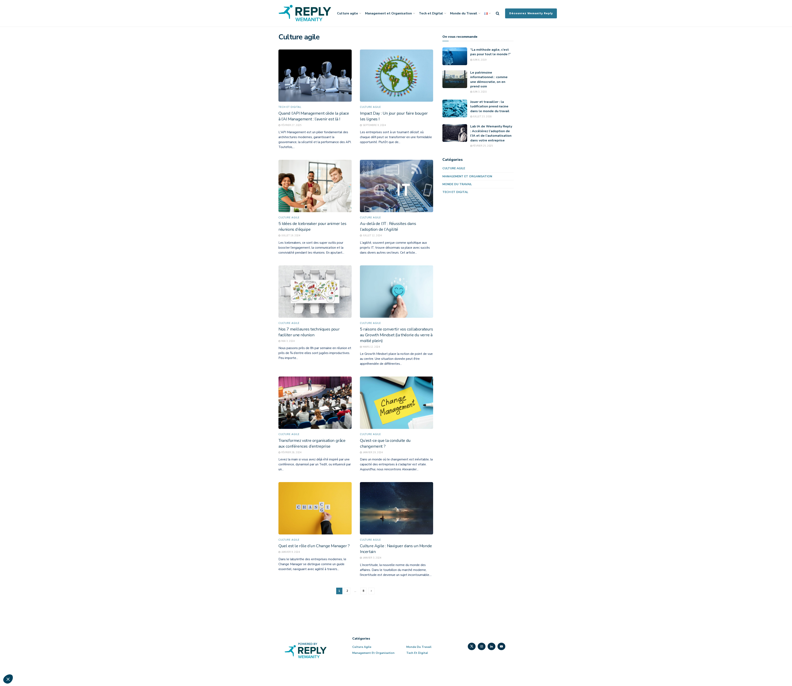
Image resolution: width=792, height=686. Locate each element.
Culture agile (347, 13)
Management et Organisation (388, 13)
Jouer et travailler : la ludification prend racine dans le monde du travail (489, 106)
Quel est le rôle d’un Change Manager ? (314, 546)
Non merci (18, 665)
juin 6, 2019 (479, 59)
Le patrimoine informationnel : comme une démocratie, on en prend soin (489, 79)
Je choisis (47, 665)
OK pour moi (76, 665)
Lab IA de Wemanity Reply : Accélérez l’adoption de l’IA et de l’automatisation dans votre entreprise (491, 133)
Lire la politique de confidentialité (26, 622)
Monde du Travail (463, 13)
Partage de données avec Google (30, 636)
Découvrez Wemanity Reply (531, 13)
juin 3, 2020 (479, 91)
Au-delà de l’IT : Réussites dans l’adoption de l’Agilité (388, 226)
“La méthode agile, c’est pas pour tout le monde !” (490, 51)
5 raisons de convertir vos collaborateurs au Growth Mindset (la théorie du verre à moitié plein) (396, 335)
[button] (8, 679)
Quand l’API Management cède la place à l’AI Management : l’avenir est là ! (313, 116)
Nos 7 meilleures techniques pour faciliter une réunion (308, 332)
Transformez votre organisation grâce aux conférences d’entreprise (311, 443)
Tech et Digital (431, 13)
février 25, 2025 (482, 145)
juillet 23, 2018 (482, 116)
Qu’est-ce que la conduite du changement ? (385, 443)
